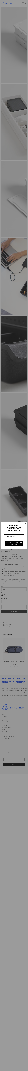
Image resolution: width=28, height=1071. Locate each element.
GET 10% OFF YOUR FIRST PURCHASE (14, 543)
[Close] (25, 524)
